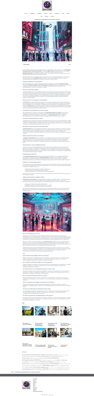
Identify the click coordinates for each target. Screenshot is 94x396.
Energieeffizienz (53, 358)
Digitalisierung (60, 356)
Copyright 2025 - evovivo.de (47, 394)
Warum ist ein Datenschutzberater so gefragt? (53, 346)
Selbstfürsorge (48, 366)
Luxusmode (56, 362)
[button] (69, 64)
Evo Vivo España (66, 383)
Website (34, 390)
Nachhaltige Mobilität (34, 363)
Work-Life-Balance (52, 369)
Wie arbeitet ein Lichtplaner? (64, 346)
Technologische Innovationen (63, 367)
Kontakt (52, 16)
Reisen (67, 13)
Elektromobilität (43, 358)
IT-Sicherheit (36, 362)
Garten (34, 381)
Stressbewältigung (41, 368)
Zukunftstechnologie (65, 369)
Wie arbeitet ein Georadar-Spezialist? (26, 324)
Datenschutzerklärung (38, 391)
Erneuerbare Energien (45, 360)
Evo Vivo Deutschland (66, 379)
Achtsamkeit (26, 355)
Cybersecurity (30, 356)
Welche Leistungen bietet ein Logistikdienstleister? (40, 346)
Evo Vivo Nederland (66, 387)
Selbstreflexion (57, 365)
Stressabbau (29, 368)
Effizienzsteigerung (27, 358)
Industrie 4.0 (31, 362)
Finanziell (32, 13)
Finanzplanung (52, 360)
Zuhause (46, 16)
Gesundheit (39, 13)
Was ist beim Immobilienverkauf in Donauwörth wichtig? (27, 344)
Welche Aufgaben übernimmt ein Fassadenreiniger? (39, 324)
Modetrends (25, 363)
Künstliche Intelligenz (47, 362)
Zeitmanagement (58, 369)
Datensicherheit (42, 356)
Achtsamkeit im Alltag (37, 355)
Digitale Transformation (52, 356)
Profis (63, 13)
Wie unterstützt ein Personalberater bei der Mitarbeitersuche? (66, 324)
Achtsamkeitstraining (51, 355)
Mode (50, 13)
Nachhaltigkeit (54, 364)
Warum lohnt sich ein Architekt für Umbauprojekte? (52, 324)
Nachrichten (57, 13)
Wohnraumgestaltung (43, 369)
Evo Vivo (26, 13)
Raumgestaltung (29, 365)
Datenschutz (35, 356)
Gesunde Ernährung (61, 360)
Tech (41, 16)
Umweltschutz (26, 369)
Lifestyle (45, 13)
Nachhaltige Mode (44, 363)
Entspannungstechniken (31, 360)
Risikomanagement (37, 365)
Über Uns (35, 387)
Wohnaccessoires (34, 369)
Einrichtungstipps (35, 358)
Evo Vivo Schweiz (66, 391)
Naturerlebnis (62, 363)
